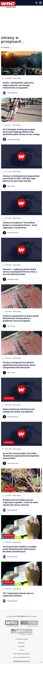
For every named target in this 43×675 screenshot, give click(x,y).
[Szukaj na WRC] (36, 3)
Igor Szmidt (11, 186)
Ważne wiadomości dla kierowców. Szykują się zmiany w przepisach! (19, 410)
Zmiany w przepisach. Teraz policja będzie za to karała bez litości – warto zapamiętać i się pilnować (20, 225)
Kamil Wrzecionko (13, 233)
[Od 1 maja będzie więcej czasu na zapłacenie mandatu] (21, 574)
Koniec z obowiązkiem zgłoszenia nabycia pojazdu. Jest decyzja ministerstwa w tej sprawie (18, 85)
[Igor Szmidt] (4, 186)
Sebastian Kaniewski (13, 139)
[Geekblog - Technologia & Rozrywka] (21, 632)
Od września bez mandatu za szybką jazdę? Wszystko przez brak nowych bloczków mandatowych (19, 549)
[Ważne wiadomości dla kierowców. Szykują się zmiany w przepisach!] (21, 390)
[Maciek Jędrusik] (4, 93)
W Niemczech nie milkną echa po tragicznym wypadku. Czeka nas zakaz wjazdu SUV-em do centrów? (20, 502)
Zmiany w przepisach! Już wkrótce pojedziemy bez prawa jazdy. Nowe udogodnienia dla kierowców (19, 365)
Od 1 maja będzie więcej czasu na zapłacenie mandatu (18, 594)
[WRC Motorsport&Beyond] (8, 7)
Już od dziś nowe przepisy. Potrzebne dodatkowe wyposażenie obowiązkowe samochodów (21, 455)
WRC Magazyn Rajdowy (21, 654)
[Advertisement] (21, 669)
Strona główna (21, 639)
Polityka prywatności (21, 657)
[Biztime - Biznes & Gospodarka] (29, 623)
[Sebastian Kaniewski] (4, 139)
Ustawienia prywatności (21, 661)
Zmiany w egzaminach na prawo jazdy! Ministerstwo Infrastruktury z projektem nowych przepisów (21, 318)
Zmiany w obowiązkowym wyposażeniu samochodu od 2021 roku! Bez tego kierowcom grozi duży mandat (21, 178)
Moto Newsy (17, 78)
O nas (21, 650)
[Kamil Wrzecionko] (4, 232)
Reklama (21, 646)
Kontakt (21, 643)
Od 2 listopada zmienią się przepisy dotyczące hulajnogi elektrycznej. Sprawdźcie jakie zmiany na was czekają (21, 132)
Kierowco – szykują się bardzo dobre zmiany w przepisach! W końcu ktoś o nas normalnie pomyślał (20, 271)
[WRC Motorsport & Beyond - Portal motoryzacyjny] (12, 623)
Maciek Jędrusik (12, 93)
